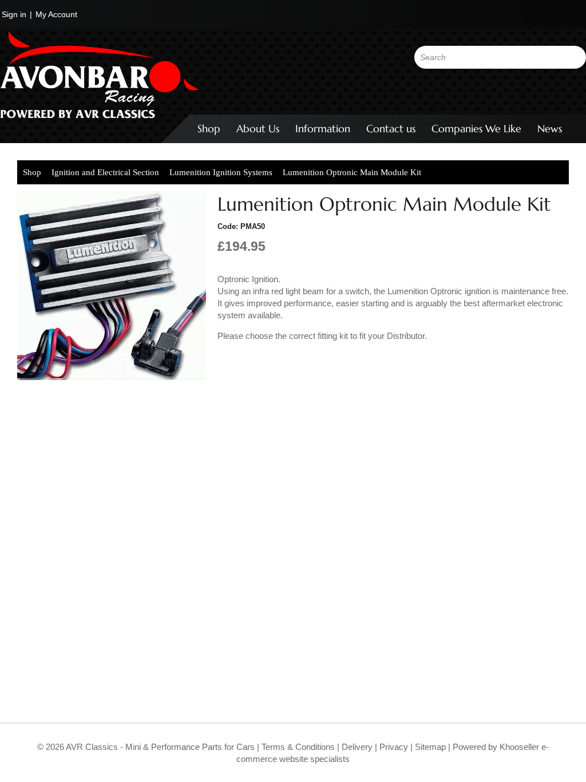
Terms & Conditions (297, 747)
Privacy (392, 747)
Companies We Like (476, 128)
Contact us (390, 128)
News (549, 128)
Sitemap (431, 747)
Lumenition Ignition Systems (220, 172)
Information (322, 128)
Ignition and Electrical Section (105, 172)
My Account (56, 14)
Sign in (14, 14)
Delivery (357, 747)
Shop (208, 128)
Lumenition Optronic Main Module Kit (352, 172)
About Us (257, 128)
